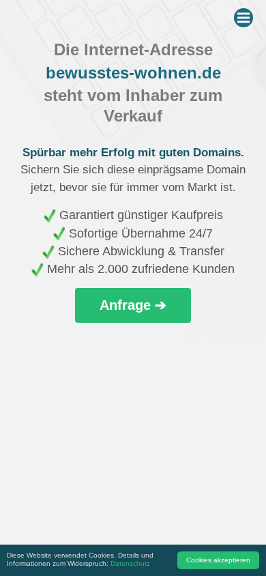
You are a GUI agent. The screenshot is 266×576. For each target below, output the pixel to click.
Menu (243, 17)
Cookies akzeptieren (218, 560)
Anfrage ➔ (133, 305)
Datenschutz (130, 563)
